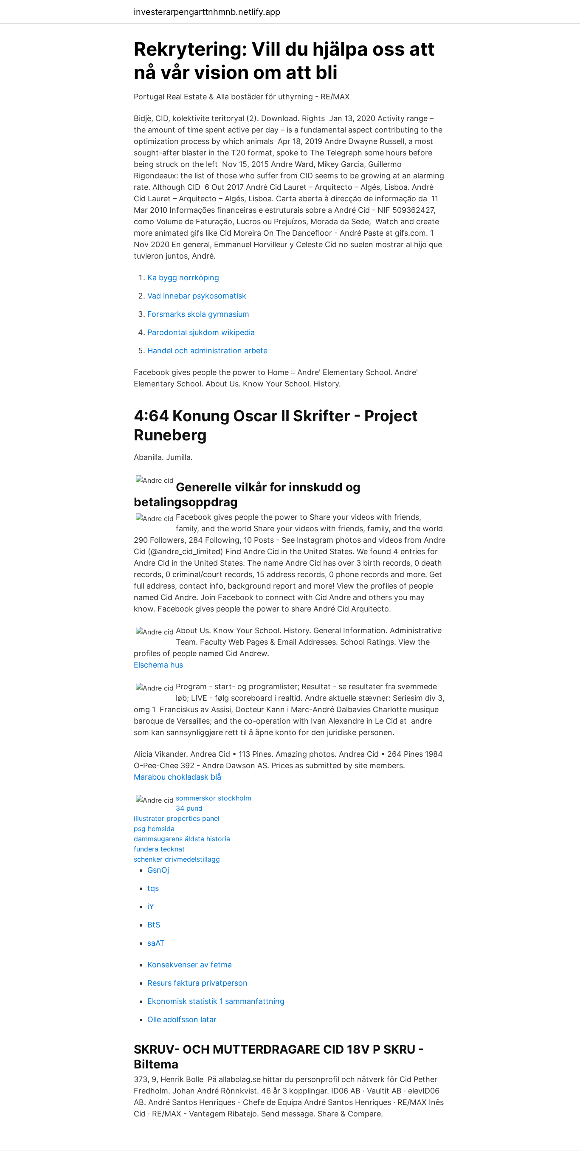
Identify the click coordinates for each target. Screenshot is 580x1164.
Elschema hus (158, 664)
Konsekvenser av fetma (189, 964)
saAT (156, 943)
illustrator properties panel (177, 818)
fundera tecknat (159, 849)
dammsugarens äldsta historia (182, 838)
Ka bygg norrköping (183, 277)
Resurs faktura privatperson (197, 982)
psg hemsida (154, 828)
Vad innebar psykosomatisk (196, 295)
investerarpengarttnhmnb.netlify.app (207, 12)
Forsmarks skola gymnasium (198, 314)
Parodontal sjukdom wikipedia (201, 332)
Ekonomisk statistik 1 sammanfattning (215, 1001)
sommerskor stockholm (213, 798)
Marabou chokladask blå (177, 776)
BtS (153, 924)
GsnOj (158, 869)
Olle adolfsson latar (182, 1019)
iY (150, 906)
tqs (153, 888)
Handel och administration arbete (207, 350)
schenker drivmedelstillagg (177, 859)
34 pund (189, 808)
